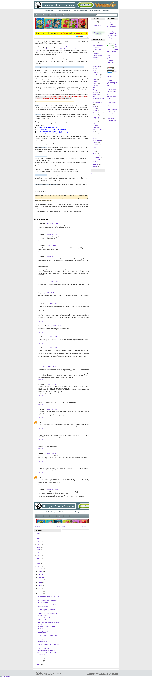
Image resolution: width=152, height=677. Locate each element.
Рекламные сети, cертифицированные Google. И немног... (47, 614)
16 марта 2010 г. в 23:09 (51, 348)
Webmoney (95, 164)
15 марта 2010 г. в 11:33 (51, 304)
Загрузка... (94, 173)
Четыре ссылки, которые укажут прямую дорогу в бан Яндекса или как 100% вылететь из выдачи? (61, 42)
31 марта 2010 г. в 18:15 (48, 477)
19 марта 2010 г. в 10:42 (51, 384)
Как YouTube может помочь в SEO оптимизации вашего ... (46, 605)
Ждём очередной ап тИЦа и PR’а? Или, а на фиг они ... (48, 653)
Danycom (95, 149)
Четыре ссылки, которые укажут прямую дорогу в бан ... (48, 623)
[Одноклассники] (79, 36)
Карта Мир (95, 72)
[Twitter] (77, 36)
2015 (38, 552)
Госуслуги (95, 57)
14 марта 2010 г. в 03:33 (52, 223)
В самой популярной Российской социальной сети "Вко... (46, 610)
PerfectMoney (96, 157)
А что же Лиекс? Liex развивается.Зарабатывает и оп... (46, 649)
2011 (38, 563)
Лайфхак (95, 83)
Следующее (37, 526)
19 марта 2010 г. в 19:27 (51, 409)
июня (40, 585)
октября (41, 574)
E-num (94, 151)
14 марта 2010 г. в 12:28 (51, 256)
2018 (38, 544)
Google (94, 153)
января (40, 661)
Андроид (95, 43)
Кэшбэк (95, 81)
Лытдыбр (95, 85)
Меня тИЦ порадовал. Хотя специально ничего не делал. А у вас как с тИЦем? (112, 35)
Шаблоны (95, 134)
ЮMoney (95, 136)
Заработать (96, 64)
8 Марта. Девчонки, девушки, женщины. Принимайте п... (48, 631)
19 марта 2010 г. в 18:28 (50, 400)
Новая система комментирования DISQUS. (46, 627)
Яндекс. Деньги (97, 140)
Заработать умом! (98, 25)
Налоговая (95, 92)
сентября (41, 577)
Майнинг (95, 87)
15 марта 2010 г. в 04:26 (52, 282)
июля (40, 582)
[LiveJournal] (83, 36)
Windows (95, 166)
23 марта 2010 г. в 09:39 (48, 422)
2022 (38, 533)
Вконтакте (95, 53)
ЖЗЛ (94, 62)
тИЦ (94, 131)
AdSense (95, 142)
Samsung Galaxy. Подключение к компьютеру (112, 111)
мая (40, 588)
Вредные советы (97, 55)
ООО (94, 96)
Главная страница (61, 526)
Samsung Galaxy (97, 159)
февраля (41, 658)
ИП (93, 70)
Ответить (40, 229)
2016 (38, 550)
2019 (38, 541)
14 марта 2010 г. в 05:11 (52, 245)
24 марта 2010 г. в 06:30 (51, 444)
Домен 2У (95, 59)
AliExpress (95, 144)
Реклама (95, 110)
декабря (41, 569)
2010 (38, 566)
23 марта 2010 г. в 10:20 (51, 433)
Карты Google (96, 75)
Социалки (95, 125)
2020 (38, 538)
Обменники (96, 94)
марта (40, 593)
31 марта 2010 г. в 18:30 (51, 489)
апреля (41, 591)
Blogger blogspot (97, 147)
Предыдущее (85, 526)
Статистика (96, 127)
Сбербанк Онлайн (97, 112)
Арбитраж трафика (98, 45)
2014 (38, 555)
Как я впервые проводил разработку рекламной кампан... (47, 601)
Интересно (95, 68)
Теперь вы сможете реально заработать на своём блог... (48, 636)
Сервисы (95, 115)
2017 (38, 547)
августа (41, 580)
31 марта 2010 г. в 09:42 (49, 453)
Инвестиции (96, 66)
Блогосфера (96, 47)
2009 (38, 664)
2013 (38, 558)
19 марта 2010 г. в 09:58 (49, 367)
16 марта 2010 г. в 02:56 (51, 337)
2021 (38, 536)
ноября (40, 571)
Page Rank (95, 155)
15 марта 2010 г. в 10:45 (47, 293)
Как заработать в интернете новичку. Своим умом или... (47, 640)
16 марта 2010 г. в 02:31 (54, 326)
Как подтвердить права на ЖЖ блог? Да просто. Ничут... (48, 596)
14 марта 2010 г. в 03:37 (51, 234)
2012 (38, 561)
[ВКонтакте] (75, 36)
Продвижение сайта (98, 102)
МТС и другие (96, 90)
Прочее (95, 106)
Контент (95, 79)
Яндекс (95, 138)
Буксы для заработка (98, 49)
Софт (94, 123)
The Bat (95, 162)
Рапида (95, 108)
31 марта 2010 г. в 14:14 (51, 466)
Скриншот (95, 121)
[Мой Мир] (81, 36)
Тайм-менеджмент (97, 129)
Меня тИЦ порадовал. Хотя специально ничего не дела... (48, 645)
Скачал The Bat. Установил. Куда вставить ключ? (112, 118)
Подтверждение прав (98, 98)
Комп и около (96, 77)
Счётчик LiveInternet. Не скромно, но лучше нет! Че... (47, 618)
